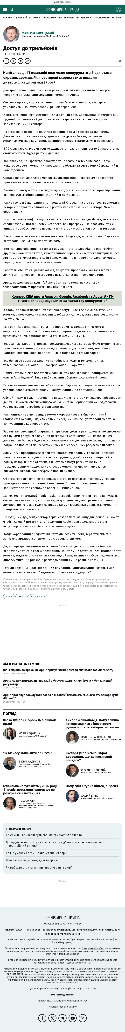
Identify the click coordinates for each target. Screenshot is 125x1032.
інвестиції (23, 596)
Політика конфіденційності (58, 930)
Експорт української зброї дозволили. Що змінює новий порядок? (89, 756)
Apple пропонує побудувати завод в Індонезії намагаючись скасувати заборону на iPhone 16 (60, 696)
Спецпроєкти (102, 17)
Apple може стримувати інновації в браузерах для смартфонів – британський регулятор (57, 682)
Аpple (9, 596)
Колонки (34, 17)
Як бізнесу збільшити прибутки (27, 753)
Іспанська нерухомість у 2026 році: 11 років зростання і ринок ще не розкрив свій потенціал (30, 789)
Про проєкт (33, 930)
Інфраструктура (52, 17)
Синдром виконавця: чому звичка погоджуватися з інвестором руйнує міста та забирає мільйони (92, 723)
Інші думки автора (18, 829)
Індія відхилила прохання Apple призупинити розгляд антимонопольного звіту (58, 670)
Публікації (21, 17)
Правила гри (71, 17)
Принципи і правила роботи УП (63, 934)
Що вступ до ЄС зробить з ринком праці (29, 722)
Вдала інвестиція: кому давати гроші (32, 860)
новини (7, 17)
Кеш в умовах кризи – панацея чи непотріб (36, 853)
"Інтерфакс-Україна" (93, 948)
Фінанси (86, 17)
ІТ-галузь (40, 596)
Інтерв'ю (117, 17)
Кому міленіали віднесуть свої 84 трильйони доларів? (44, 835)
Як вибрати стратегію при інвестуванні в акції (39, 867)
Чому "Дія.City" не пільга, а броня (92, 786)
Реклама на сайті (14, 930)
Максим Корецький (38, 33)
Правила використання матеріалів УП (98, 930)
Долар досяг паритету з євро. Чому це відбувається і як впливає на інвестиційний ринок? (54, 844)
